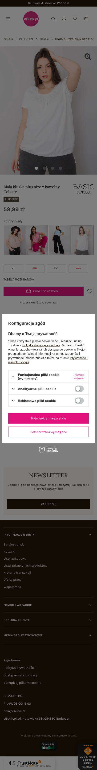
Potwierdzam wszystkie (48, 418)
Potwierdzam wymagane (48, 432)
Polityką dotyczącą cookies (41, 345)
